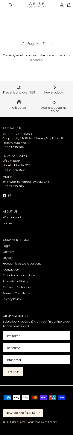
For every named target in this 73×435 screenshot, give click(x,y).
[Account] (61, 5)
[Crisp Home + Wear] (36, 5)
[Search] (12, 5)
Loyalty (8, 258)
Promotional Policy (15, 281)
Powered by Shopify (45, 422)
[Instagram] (9, 195)
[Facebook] (4, 195)
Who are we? (12, 217)
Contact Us (11, 269)
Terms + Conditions (16, 293)
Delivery (9, 252)
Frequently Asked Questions (22, 263)
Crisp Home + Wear (23, 422)
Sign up (13, 371)
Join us (7, 223)
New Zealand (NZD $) (20, 413)
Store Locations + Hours (19, 275)
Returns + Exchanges (17, 287)
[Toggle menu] (4, 5)
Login (6, 246)
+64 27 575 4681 (14, 147)
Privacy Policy (12, 299)
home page (54, 55)
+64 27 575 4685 (14, 170)
